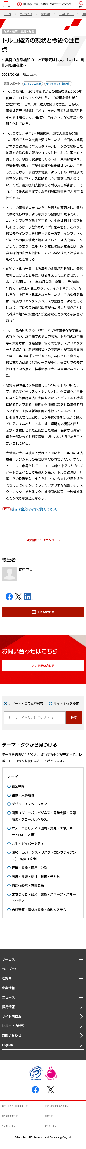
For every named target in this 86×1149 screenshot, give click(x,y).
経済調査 (45, 14)
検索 (74, 718)
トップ (7, 14)
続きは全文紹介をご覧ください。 (35, 509)
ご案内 (7, 978)
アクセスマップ (9, 1126)
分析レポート (66, 14)
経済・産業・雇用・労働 (19, 31)
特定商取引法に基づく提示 (57, 1106)
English (7, 1045)
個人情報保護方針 (10, 1116)
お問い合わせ (11, 1035)
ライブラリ (26, 14)
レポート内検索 (13, 1026)
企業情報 (8, 988)
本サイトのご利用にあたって (15, 1106)
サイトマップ (51, 1126)
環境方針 (49, 1116)
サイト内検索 (11, 1016)
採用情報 (8, 1007)
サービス (8, 959)
